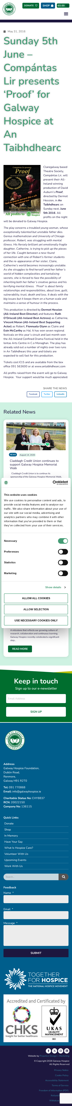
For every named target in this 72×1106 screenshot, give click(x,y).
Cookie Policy (62, 1075)
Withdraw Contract (59, 1100)
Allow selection (36, 609)
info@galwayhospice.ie (26, 791)
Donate (9, 823)
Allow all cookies (36, 598)
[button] (66, 13)
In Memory (11, 836)
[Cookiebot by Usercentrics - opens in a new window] (52, 482)
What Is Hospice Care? (18, 848)
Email (8, 909)
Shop (7, 830)
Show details (53, 587)
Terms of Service (60, 1085)
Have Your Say (13, 842)
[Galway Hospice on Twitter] (54, 1051)
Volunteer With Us (16, 854)
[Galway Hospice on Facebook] (48, 1051)
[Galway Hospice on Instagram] (60, 1051)
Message (10, 923)
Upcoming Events (15, 860)
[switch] (63, 551)
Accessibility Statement (57, 1080)
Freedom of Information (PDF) (54, 1090)
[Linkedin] (66, 1051)
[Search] (64, 877)
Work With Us (13, 866)
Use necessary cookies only (36, 620)
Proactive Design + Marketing (54, 1056)
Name (8, 893)
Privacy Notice (61, 1070)
